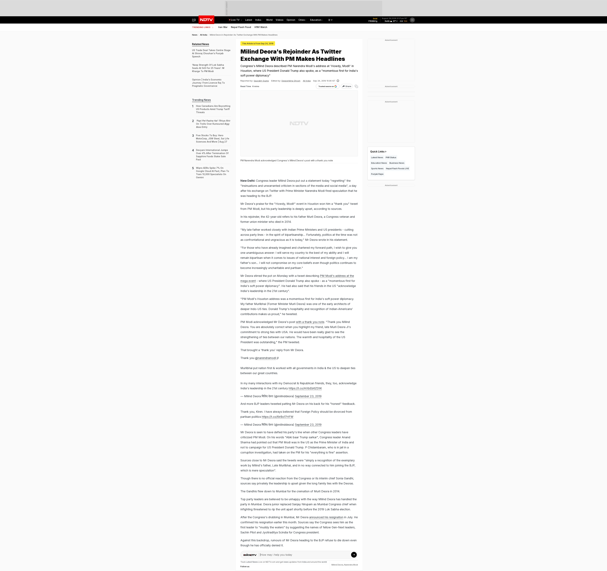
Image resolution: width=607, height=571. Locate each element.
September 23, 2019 (308, 396)
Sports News (377, 168)
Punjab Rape (377, 174)
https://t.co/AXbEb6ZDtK (305, 388)
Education (315, 19)
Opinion (291, 19)
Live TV (235, 19)
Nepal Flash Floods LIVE (397, 168)
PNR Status (391, 157)
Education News (379, 163)
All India (307, 80)
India (258, 19)
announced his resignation (326, 517)
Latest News (377, 157)
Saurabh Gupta (261, 80)
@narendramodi (265, 358)
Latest (248, 19)
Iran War (222, 27)
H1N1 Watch (260, 27)
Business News (396, 163)
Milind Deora (337, 565)
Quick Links (377, 151)
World (269, 19)
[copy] (356, 86)
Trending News (201, 99)
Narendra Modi (351, 565)
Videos (279, 19)
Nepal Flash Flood (241, 27)
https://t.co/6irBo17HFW (277, 416)
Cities (301, 19)
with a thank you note (310, 322)
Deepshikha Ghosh (291, 80)
